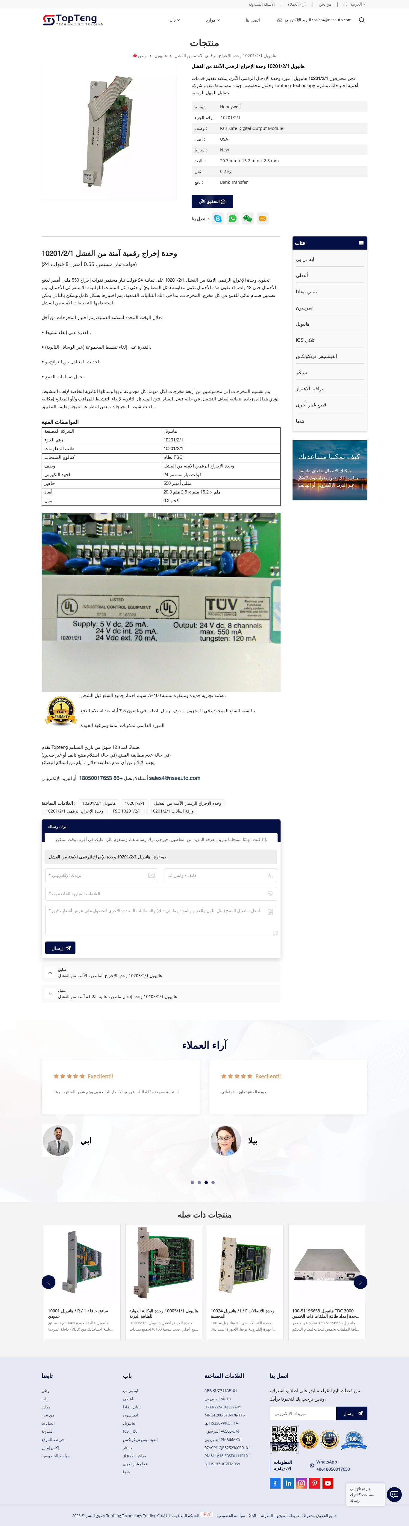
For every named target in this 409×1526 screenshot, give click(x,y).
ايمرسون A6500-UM (222, 1431)
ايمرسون (304, 308)
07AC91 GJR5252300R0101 (227, 1447)
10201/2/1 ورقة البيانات (172, 811)
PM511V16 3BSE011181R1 (227, 1455)
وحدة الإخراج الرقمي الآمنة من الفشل (187, 803)
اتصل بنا (253, 20)
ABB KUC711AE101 (221, 1390)
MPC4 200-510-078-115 (225, 1415)
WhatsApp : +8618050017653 (333, 1465)
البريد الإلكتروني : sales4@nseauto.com (318, 19)
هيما (300, 421)
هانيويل (160, 55)
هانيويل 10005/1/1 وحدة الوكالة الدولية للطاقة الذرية (163, 1313)
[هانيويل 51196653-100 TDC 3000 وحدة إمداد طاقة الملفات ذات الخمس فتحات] (327, 1263)
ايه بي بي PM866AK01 (223, 1439)
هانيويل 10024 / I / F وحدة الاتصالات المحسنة (243, 1313)
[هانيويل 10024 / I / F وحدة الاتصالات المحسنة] (245, 1263)
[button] (192, 1182)
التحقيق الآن (209, 201)
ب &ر (301, 372)
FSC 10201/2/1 (127, 811)
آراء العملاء (297, 4)
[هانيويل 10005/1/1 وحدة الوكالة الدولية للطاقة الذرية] (164, 1263)
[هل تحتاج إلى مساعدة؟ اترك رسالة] (394, 1494)
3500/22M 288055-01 (223, 1407)
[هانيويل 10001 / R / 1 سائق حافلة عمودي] (82, 1263)
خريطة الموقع (53, 1439)
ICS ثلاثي (305, 340)
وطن (142, 55)
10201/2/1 (135, 803)
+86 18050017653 (101, 778)
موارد (211, 20)
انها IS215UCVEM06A (222, 1463)
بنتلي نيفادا (306, 291)
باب (172, 20)
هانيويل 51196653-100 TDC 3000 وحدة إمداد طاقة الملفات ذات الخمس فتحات (325, 1313)
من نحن (325, 4)
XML (253, 1515)
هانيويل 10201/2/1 (99, 803)
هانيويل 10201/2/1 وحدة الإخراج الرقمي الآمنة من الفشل (99, 857)
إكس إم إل (50, 1447)
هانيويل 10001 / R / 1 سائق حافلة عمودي (78, 1313)
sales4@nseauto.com (174, 778)
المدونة (48, 1431)
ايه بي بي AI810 (218, 1399)
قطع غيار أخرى (311, 405)
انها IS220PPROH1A (221, 1423)
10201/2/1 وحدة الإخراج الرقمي (75, 811)
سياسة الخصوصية (56, 1455)
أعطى (302, 275)
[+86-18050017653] (248, 218)
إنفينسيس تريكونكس (316, 356)
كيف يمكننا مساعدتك (329, 456)
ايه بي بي (305, 259)
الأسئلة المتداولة (262, 4)
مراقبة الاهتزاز (310, 388)
